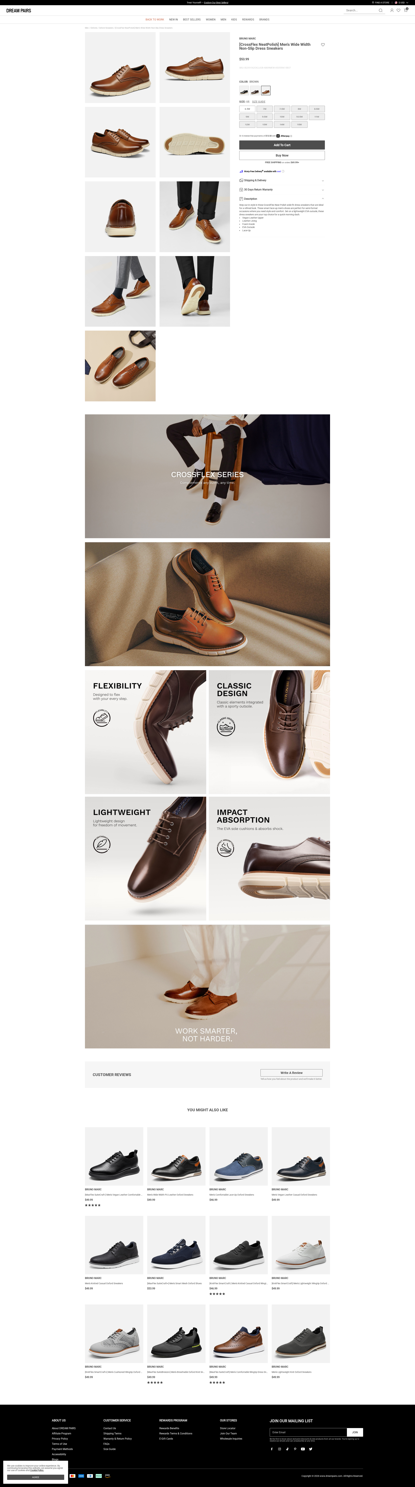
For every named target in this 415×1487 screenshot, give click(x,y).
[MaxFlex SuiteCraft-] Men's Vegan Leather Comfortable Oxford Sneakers (121, 1194)
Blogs (55, 1459)
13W (264, 124)
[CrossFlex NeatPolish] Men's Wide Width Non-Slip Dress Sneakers (144, 28)
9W (247, 116)
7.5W (282, 109)
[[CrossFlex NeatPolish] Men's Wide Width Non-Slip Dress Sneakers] (244, 90)
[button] (402, 2)
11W (316, 116)
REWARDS (248, 19)
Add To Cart (282, 145)
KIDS (234, 19)
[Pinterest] (295, 1449)
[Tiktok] (287, 1449)
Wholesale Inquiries (231, 1438)
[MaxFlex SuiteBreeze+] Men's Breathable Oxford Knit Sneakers (178, 1372)
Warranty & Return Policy (117, 1438)
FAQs (106, 1444)
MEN (223, 19)
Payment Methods (62, 1449)
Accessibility (59, 1454)
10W (282, 116)
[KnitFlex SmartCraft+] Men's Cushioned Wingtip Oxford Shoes (116, 1372)
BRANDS (264, 19)
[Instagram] (279, 1449)
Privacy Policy (60, 1438)
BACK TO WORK (155, 19)
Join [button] (355, 1432)
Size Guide (258, 102)
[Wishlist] (398, 10)
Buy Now (282, 155)
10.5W (299, 116)
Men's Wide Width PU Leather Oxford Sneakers (170, 1194)
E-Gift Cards (166, 1438)
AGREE (35, 1477)
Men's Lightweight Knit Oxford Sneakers (291, 1372)
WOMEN (210, 19)
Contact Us (109, 1428)
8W (299, 109)
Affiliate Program (61, 1433)
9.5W (264, 116)
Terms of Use (59, 1444)
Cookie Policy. (37, 1470)
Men (87, 28)
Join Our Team (228, 1433)
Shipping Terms (112, 1433)
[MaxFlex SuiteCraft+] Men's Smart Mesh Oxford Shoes (174, 1283)
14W (282, 124)
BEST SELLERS (192, 19)
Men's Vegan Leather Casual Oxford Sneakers (294, 1194)
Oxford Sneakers (106, 28)
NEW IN (173, 19)
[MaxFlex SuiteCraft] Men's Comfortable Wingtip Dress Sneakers (241, 1372)
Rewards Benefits (169, 1428)
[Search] (381, 10)
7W (264, 109)
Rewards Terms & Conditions (175, 1433)
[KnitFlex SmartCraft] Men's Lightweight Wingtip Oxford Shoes (303, 1283)
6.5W (247, 109)
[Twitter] (311, 1449)
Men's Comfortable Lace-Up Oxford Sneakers (231, 1194)
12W (247, 124)
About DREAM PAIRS (64, 1428)
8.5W (316, 109)
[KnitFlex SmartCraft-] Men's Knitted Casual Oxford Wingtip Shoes (242, 1283)
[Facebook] (272, 1449)
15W (299, 124)
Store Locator (227, 1428)
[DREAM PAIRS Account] (392, 10)
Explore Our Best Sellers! (216, 2)
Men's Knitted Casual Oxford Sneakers (104, 1283)
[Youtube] (303, 1449)
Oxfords (94, 28)
